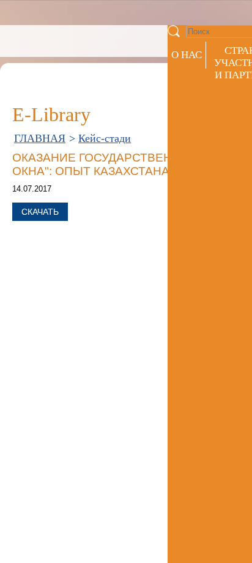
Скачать (40, 212)
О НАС (186, 55)
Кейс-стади (104, 138)
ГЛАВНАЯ (39, 138)
